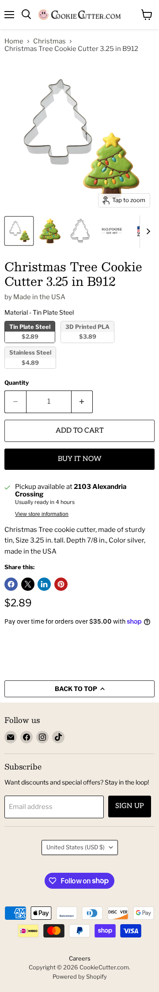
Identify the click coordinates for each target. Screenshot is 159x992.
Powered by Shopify (80, 976)
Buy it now (80, 459)
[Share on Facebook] (11, 584)
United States (75, 847)
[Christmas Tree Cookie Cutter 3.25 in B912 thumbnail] (19, 231)
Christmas (49, 41)
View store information (41, 514)
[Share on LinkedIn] (44, 584)
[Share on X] (27, 584)
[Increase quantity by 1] (82, 402)
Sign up (129, 806)
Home (13, 41)
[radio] (29, 332)
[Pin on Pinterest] (61, 584)
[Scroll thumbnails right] (147, 231)
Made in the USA (39, 297)
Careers (80, 958)
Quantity (16, 382)
